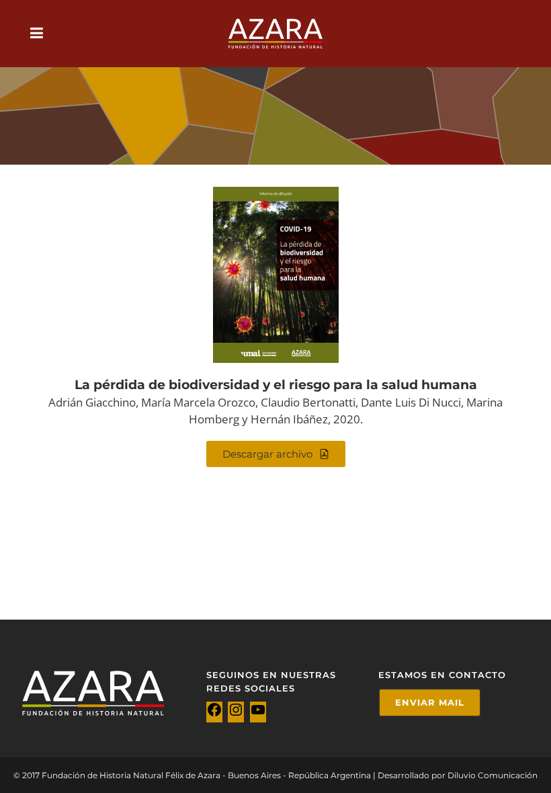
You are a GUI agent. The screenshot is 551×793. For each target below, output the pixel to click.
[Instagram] (236, 713)
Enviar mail (429, 702)
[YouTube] (258, 713)
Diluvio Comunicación (493, 775)
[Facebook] (214, 713)
